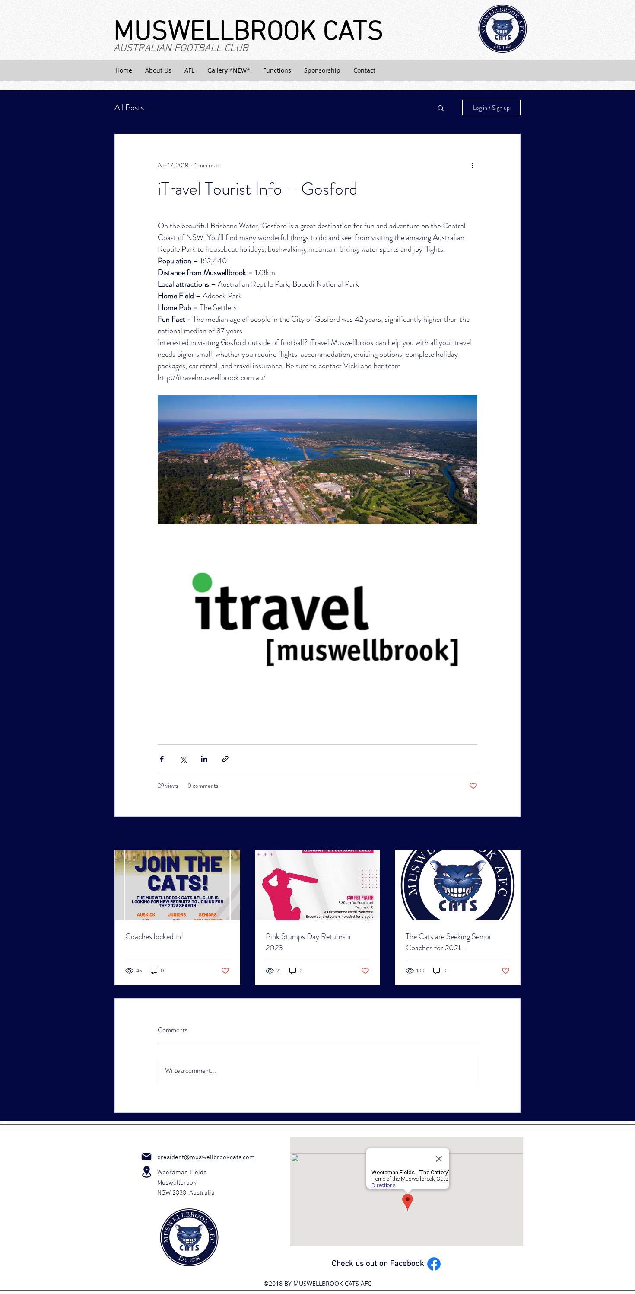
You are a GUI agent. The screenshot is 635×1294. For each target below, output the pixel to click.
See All (512, 834)
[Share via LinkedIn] (204, 759)
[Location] (146, 1172)
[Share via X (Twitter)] (183, 759)
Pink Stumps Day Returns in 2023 (309, 942)
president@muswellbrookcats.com (206, 1157)
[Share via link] (225, 759)
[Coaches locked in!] (177, 885)
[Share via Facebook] (162, 759)
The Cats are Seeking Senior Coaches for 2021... (449, 942)
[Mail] (146, 1156)
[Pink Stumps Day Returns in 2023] (317, 885)
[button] (158, 70)
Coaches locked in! (154, 936)
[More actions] (472, 165)
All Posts (129, 107)
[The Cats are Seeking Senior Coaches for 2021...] (457, 885)
